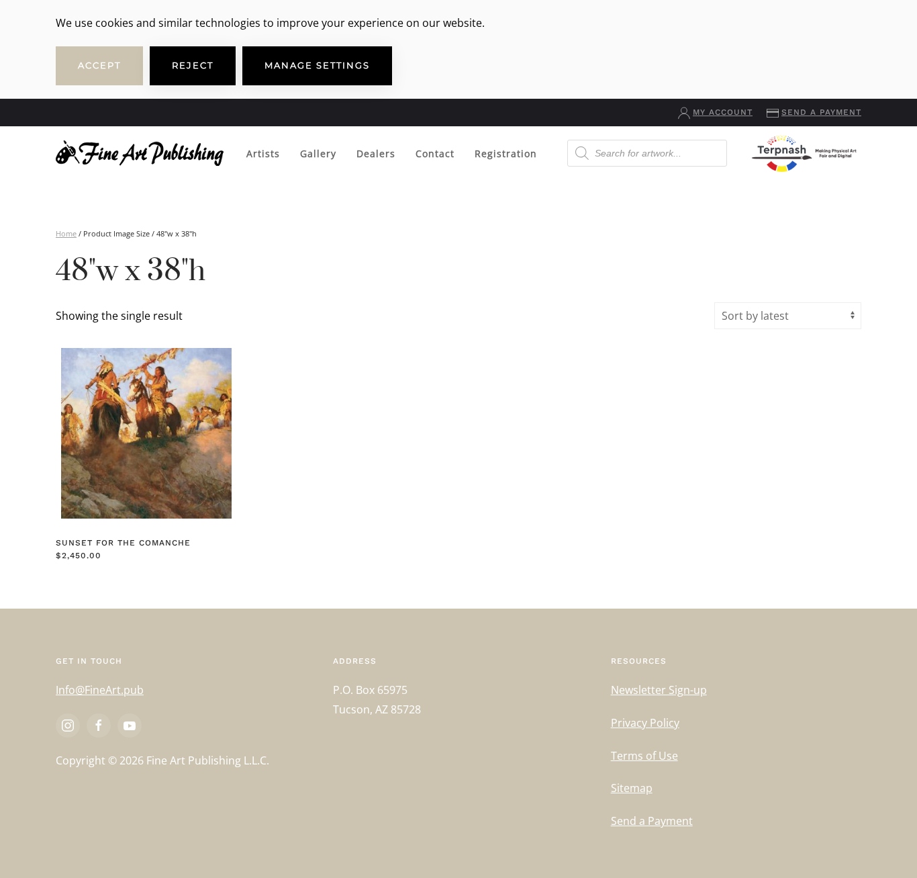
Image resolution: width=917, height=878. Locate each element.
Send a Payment (821, 112)
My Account (723, 112)
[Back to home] (140, 153)
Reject (192, 65)
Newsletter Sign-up (659, 690)
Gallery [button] (318, 153)
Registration (506, 153)
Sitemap (632, 788)
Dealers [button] (375, 153)
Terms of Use (644, 755)
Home (66, 233)
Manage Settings (317, 65)
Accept (99, 65)
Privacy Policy (645, 722)
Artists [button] (263, 153)
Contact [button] (435, 153)
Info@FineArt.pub (100, 690)
